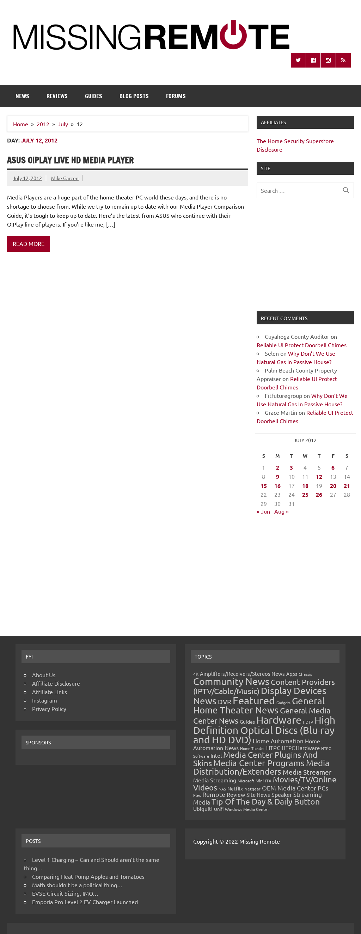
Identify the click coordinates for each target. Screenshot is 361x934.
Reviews (57, 96)
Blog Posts (134, 96)
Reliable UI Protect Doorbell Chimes (302, 344)
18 (305, 485)
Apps (291, 674)
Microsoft (246, 780)
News (22, 96)
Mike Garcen (65, 178)
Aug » (281, 511)
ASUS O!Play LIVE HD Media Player (70, 160)
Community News (231, 681)
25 (305, 494)
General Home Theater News (259, 705)
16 (277, 485)
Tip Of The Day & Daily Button (266, 801)
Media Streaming (214, 779)
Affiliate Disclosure (56, 683)
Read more (28, 243)
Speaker (281, 794)
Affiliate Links (49, 691)
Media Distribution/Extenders (261, 767)
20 (333, 485)
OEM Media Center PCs (295, 788)
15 (264, 485)
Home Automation (278, 740)
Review (236, 794)
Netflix (235, 788)
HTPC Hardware (301, 747)
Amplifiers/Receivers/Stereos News (242, 673)
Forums (176, 96)
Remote (213, 794)
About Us (43, 674)
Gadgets (283, 702)
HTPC (273, 747)
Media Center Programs (259, 763)
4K (195, 674)
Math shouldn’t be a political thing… (77, 884)
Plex (197, 795)
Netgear (252, 789)
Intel (216, 755)
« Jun (263, 511)
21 (347, 485)
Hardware (278, 720)
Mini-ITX (263, 780)
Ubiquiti (203, 808)
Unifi (219, 809)
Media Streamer (307, 772)
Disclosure (269, 149)
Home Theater (252, 748)
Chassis (305, 674)
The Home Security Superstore (295, 140)
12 (319, 476)
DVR (224, 701)
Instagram (44, 700)
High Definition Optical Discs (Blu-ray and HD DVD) (264, 729)
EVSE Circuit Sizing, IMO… (65, 893)
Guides (93, 96)
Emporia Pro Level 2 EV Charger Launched (85, 901)
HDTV (308, 722)
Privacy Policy (49, 708)
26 (319, 494)
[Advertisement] (305, 259)
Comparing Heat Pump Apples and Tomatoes (88, 876)
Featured (254, 700)
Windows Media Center (247, 809)
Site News (258, 794)
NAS (222, 789)
